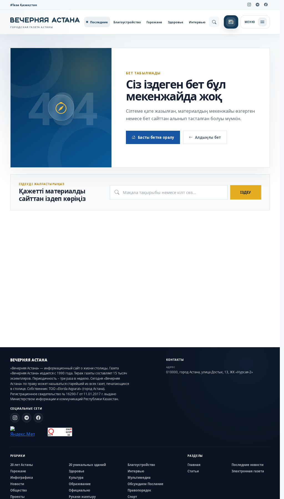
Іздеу (245, 192)
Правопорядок (139, 490)
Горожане (154, 22)
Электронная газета (248, 471)
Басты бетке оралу (156, 137)
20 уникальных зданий (87, 465)
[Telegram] (258, 5)
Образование (80, 484)
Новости (17, 484)
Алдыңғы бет (208, 137)
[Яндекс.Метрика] (22, 431)
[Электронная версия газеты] (231, 22)
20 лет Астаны (21, 465)
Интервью (197, 22)
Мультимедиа (139, 477)
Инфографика (21, 477)
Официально (79, 490)
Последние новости (247, 465)
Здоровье (175, 22)
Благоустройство (127, 22)
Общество (18, 490)
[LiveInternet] (41, 432)
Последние (99, 22)
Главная (194, 465)
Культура (76, 477)
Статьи (193, 471)
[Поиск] (214, 22)
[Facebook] (266, 5)
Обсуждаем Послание (145, 484)
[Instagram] (249, 5)
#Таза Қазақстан (23, 4)
